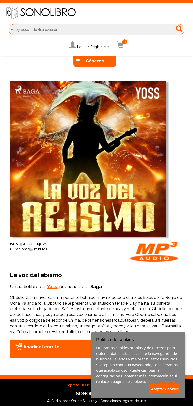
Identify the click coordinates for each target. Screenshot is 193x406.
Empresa (72, 385)
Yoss (52, 286)
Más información (161, 381)
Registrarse (99, 47)
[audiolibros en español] (96, 13)
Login (81, 47)
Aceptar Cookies (165, 388)
